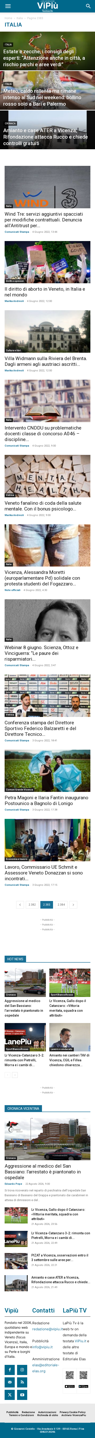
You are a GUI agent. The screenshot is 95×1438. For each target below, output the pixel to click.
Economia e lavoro (16, 859)
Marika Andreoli (14, 301)
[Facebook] (10, 1370)
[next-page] (73, 905)
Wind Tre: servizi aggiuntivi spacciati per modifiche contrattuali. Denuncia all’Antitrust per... (44, 219)
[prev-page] (20, 905)
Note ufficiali (12, 590)
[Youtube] (22, 1395)
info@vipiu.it (42, 1347)
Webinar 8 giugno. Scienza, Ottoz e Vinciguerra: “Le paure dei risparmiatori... (41, 653)
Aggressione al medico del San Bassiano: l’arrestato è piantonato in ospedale (43, 1171)
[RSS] (22, 1382)
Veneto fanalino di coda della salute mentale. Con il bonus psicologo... (43, 506)
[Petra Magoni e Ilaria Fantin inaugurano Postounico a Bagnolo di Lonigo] (47, 771)
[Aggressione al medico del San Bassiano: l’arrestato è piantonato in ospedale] (25, 983)
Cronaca (10, 123)
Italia (20, 18)
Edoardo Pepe (13, 1183)
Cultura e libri (13, 350)
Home (8, 18)
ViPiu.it (80, 1341)
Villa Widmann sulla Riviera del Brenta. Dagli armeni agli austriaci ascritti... (46, 361)
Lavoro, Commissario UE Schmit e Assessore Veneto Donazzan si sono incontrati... (44, 872)
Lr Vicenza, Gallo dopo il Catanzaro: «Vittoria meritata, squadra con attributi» (58, 1214)
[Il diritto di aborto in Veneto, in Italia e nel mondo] (47, 262)
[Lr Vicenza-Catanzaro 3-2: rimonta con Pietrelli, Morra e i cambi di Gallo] (25, 1037)
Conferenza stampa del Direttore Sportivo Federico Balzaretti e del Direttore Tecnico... (40, 728)
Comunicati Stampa (17, 231)
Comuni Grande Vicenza (19, 789)
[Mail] (10, 1382)
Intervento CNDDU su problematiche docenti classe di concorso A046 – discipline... (43, 433)
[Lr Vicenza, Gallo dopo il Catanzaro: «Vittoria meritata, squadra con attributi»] (70, 983)
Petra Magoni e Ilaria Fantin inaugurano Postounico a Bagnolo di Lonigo (46, 800)
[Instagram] (22, 1370)
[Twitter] (10, 1395)
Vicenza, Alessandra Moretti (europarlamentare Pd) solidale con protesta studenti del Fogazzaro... (42, 578)
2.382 (32, 904)
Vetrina (10, 495)
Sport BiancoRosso (62, 994)
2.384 (61, 904)
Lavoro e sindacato (61, 1049)
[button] (7, 6)
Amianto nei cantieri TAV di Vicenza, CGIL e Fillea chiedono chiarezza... (69, 1060)
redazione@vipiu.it (47, 1329)
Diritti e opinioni (15, 281)
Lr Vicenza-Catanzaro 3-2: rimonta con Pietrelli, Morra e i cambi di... (24, 1060)
